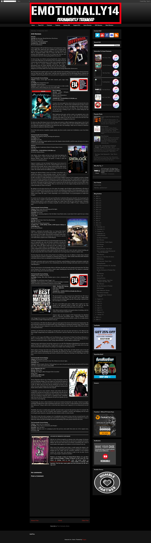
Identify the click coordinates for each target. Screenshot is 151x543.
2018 (97, 207)
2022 (97, 198)
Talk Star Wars (106, 73)
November (100, 229)
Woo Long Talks (106, 97)
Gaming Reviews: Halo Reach (104, 248)
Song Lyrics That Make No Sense (105, 256)
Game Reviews (87, 25)
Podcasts (49, 25)
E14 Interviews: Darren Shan (104, 261)
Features (57, 25)
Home (33, 25)
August (99, 299)
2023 (97, 196)
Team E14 (40, 25)
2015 (97, 214)
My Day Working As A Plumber (104, 286)
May (98, 305)
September (100, 233)
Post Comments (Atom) (63, 526)
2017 (97, 209)
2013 (97, 218)
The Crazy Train (106, 57)
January (99, 314)
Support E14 (76, 25)
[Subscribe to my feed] (98, 65)
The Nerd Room (106, 89)
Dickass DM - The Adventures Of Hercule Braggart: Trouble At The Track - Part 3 (105, 146)
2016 (97, 211)
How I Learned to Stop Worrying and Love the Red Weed (106, 251)
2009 (97, 317)
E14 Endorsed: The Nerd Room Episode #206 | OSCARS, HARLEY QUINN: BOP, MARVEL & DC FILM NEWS (110, 170)
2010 (97, 225)
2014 (97, 216)
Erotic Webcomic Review (103, 290)
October (99, 231)
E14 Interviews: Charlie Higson (104, 242)
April (98, 308)
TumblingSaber (106, 82)
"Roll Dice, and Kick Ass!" (100, 187)
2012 (97, 220)
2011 (97, 223)
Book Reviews (109, 25)
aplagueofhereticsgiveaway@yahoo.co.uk (60, 461)
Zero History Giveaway (102, 292)
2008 (97, 319)
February (99, 312)
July (98, 301)
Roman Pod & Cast (107, 105)
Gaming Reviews (101, 235)
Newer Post (34, 520)
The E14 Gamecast (107, 65)
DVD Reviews (98, 25)
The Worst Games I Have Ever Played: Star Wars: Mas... (104, 281)
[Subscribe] (115, 65)
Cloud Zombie (97, 185)
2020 (97, 203)
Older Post (85, 520)
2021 (97, 200)
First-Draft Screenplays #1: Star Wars (106, 265)
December (100, 227)
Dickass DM (67, 25)
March (99, 310)
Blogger (84, 539)
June (98, 303)
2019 (97, 205)
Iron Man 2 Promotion (102, 237)
